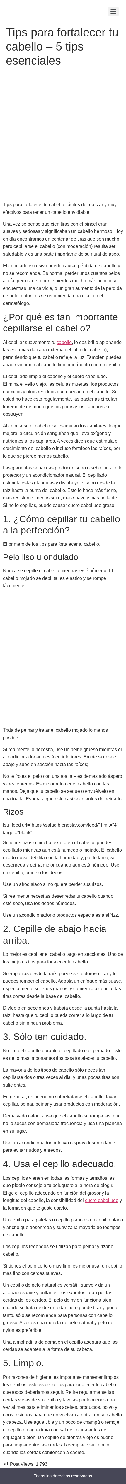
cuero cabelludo (101, 1200)
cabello (64, 342)
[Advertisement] (63, 135)
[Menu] (113, 11)
